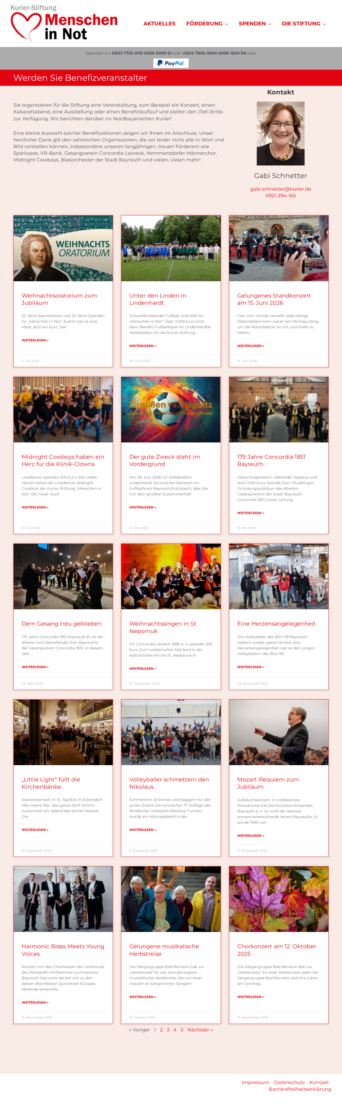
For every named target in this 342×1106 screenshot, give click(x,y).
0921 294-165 (281, 196)
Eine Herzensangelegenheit (276, 623)
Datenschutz (289, 1082)
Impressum (255, 1082)
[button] (225, 23)
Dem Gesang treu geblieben (62, 623)
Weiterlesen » (35, 340)
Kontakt (319, 1082)
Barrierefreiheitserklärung (300, 1089)
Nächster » (200, 1030)
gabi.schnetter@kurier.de (280, 189)
